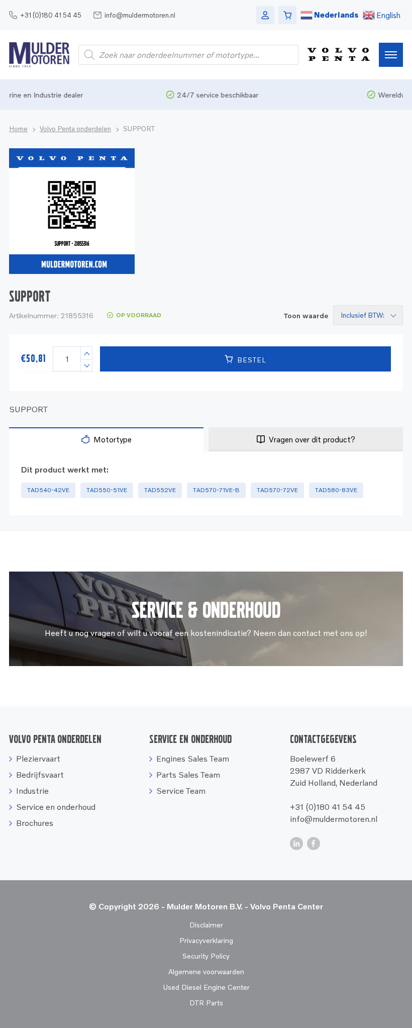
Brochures (34, 823)
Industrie (32, 791)
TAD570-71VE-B (216, 490)
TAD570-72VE (277, 490)
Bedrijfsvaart (40, 775)
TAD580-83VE (336, 490)
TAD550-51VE (106, 490)
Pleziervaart (38, 759)
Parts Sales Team (188, 775)
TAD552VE (160, 490)
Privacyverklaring (206, 940)
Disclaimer (206, 924)
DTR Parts (206, 1002)
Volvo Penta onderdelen (75, 129)
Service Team (180, 791)
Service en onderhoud (55, 807)
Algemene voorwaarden (206, 971)
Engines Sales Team (192, 759)
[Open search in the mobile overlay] (188, 55)
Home (18, 129)
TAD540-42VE (48, 490)
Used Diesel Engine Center (206, 987)
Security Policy (206, 956)
